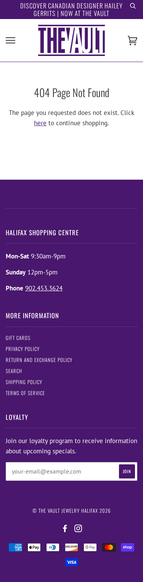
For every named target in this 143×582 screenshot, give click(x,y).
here (40, 123)
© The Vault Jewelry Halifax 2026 (71, 510)
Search (14, 371)
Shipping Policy (24, 382)
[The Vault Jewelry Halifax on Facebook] (65, 528)
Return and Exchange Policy (39, 360)
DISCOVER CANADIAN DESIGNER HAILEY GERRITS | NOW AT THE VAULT (71, 9)
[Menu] (10, 40)
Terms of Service (25, 393)
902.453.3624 (44, 288)
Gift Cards (18, 337)
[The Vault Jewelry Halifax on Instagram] (78, 528)
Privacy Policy (23, 348)
